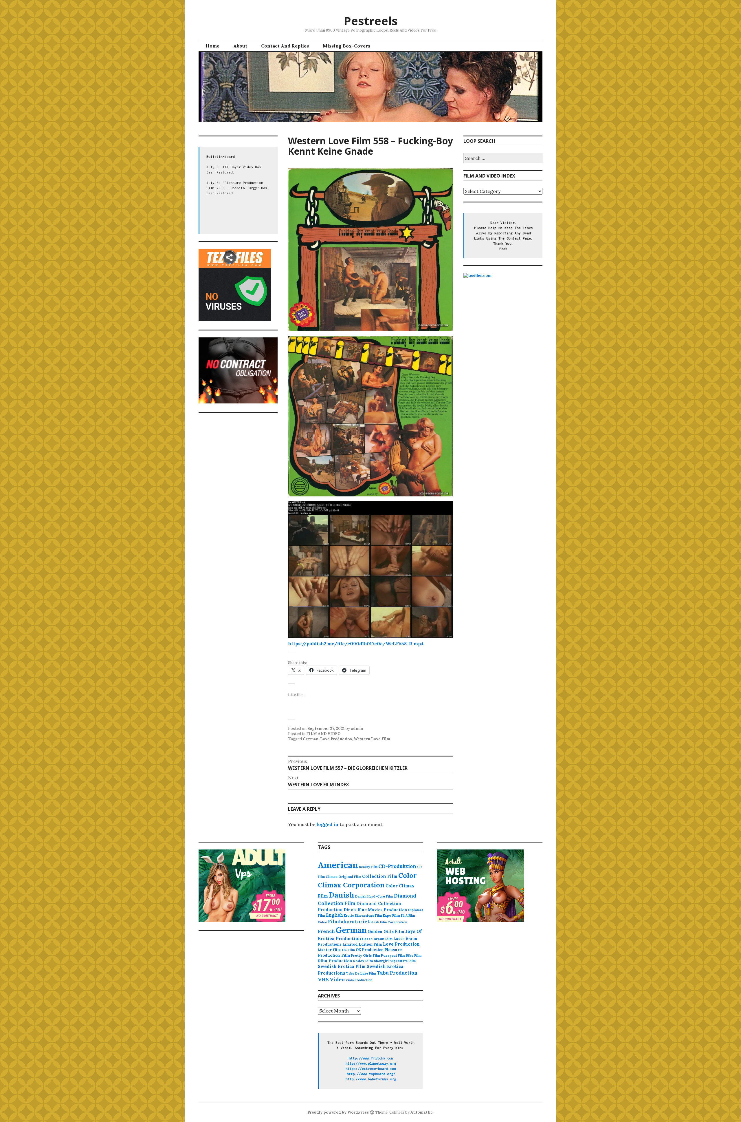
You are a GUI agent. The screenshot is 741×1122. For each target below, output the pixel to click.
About (240, 46)
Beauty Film (368, 867)
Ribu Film (413, 955)
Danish (341, 895)
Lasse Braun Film (377, 939)
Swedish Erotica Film (342, 966)
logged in (327, 824)
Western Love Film (372, 739)
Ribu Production (335, 960)
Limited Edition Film (362, 944)
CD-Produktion (397, 866)
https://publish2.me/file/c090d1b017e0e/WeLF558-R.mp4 (356, 643)
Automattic (421, 1112)
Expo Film (391, 915)
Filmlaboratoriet (349, 921)
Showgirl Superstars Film (395, 961)
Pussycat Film (393, 955)
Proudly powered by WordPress (338, 1112)
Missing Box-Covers (346, 46)
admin (357, 728)
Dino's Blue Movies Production (375, 909)
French (326, 931)
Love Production (336, 739)
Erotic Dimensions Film (363, 915)
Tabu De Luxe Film (361, 973)
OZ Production (370, 949)
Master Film (329, 949)
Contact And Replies (285, 46)
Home (212, 46)
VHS (323, 979)
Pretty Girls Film (365, 955)
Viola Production (359, 980)
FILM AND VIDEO (323, 733)
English (334, 915)
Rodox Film (363, 961)
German (310, 739)
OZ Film (348, 950)
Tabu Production (397, 973)
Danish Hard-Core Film (374, 896)
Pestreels (371, 21)
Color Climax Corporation (367, 880)
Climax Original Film (343, 876)
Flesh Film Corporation (388, 922)
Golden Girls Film (386, 931)
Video (337, 979)
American (338, 864)
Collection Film (379, 876)
